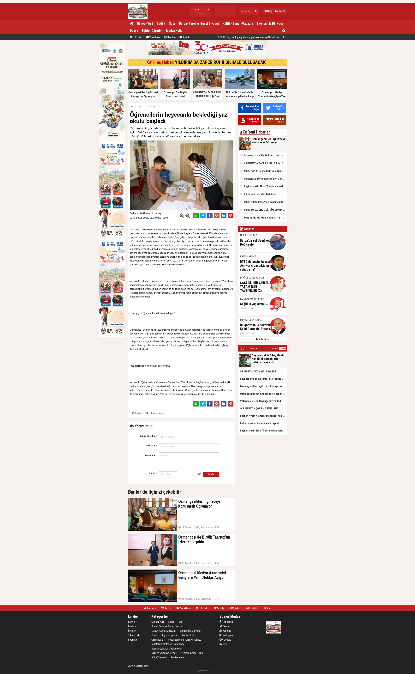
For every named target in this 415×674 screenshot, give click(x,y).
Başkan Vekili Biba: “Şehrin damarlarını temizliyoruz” (263, 186)
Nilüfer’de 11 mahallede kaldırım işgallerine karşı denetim (263, 171)
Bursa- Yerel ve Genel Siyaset (199, 23)
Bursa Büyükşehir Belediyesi (166, 648)
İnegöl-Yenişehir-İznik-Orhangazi (184, 639)
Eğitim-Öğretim (152, 31)
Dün (276, 348)
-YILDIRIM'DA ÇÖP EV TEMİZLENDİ (259, 408)
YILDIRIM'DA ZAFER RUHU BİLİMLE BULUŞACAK (220, 62)
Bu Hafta (282, 348)
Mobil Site (167, 608)
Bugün (272, 348)
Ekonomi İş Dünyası (270, 23)
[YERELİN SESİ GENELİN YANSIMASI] (138, 19)
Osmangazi (152, 106)
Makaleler (171, 37)
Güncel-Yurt (145, 23)
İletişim (132, 630)
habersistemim (211, 670)
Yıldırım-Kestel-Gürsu (192, 653)
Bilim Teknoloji (159, 657)
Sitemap (132, 639)
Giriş (269, 11)
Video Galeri (154, 37)
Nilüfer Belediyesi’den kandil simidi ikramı (263, 202)
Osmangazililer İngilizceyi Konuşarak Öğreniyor (263, 386)
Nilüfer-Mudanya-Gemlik (164, 653)
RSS (224, 644)
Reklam (132, 626)
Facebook (227, 621)
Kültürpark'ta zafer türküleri (258, 194)
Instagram (227, 635)
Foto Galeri (137, 37)
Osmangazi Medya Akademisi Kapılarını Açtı (263, 393)
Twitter (226, 626)
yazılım (201, 670)
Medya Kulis (174, 31)
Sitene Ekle (134, 635)
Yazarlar (221, 608)
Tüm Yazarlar (263, 339)
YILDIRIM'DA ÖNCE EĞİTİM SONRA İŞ (262, 210)
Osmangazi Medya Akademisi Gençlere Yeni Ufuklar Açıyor (263, 178)
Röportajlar (253, 608)
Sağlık (161, 23)
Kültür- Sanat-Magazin (238, 23)
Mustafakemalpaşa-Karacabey (167, 644)
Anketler (186, 37)
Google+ (227, 639)
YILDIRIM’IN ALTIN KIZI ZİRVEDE (259, 37)
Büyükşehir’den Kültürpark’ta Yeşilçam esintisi (263, 378)
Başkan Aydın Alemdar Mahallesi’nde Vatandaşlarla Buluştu (263, 415)
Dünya (134, 31)
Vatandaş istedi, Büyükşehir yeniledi (260, 401)
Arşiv (268, 608)
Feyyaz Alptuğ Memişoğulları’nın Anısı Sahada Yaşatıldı (263, 217)
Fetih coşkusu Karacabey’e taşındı (259, 423)
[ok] (256, 11)
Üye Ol (281, 11)
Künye (131, 621)
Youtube (226, 630)
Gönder (211, 474)
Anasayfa (137, 106)
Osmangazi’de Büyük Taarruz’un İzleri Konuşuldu (263, 155)
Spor (172, 23)
